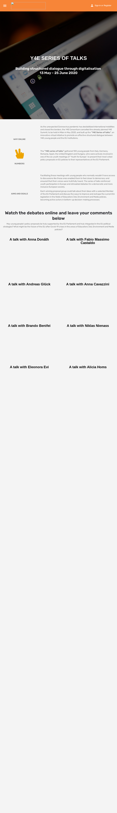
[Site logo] (28, 5)
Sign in (98, 5)
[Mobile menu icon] (5, 6)
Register (107, 5)
